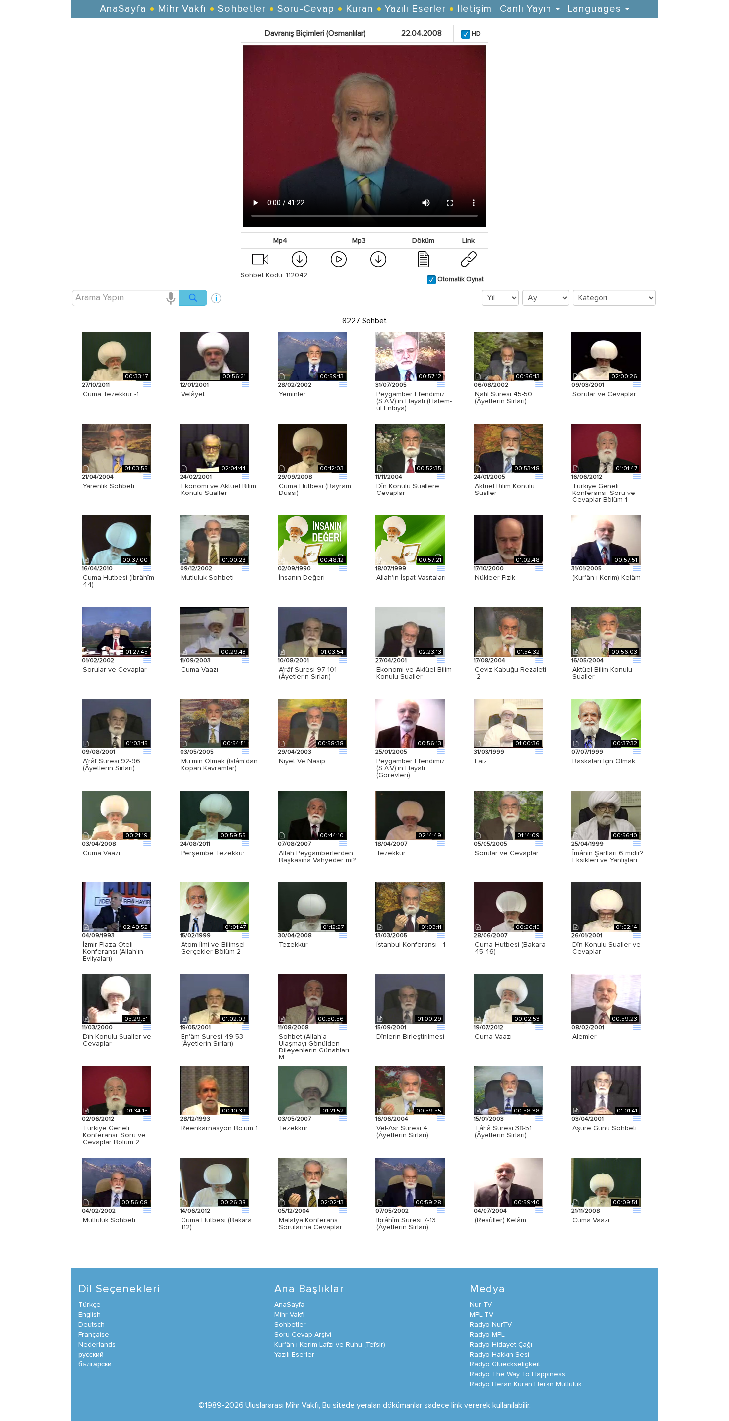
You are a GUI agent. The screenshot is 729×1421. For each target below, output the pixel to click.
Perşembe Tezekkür (213, 853)
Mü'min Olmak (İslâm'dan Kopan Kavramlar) (219, 765)
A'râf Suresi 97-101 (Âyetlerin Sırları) (308, 673)
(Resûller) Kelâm (500, 1220)
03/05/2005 (197, 752)
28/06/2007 (490, 936)
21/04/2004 (98, 477)
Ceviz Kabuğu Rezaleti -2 (510, 673)
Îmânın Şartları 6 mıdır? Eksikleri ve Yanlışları (607, 857)
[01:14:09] (508, 814)
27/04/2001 (391, 661)
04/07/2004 (490, 1211)
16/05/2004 (587, 661)
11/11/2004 (388, 477)
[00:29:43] (214, 631)
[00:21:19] (116, 814)
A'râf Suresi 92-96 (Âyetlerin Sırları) (111, 765)
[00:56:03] (606, 631)
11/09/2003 (195, 661)
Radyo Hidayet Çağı (501, 1344)
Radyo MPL (487, 1334)
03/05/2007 (294, 1119)
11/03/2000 (97, 1028)
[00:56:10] (606, 814)
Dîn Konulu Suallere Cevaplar (407, 489)
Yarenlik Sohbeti (108, 486)
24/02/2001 (196, 477)
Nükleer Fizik (495, 577)
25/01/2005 (391, 752)
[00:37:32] (606, 723)
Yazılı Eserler (415, 9)
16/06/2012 (586, 477)
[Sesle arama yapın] (170, 297)
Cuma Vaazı (199, 669)
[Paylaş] (469, 258)
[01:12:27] (312, 906)
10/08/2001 (293, 661)
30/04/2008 (295, 936)
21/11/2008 (585, 1211)
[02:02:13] (312, 1181)
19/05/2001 (195, 1028)
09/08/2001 (98, 752)
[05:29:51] (116, 998)
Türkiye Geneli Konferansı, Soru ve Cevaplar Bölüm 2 (114, 1135)
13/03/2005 (391, 936)
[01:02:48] (508, 539)
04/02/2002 (99, 1211)
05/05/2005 (490, 844)
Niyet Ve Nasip (302, 761)
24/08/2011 (195, 844)
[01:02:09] (214, 998)
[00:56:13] (508, 356)
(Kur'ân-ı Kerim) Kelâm (606, 577)
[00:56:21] (214, 356)
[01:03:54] (312, 631)
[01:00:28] (214, 539)
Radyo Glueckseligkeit (505, 1364)
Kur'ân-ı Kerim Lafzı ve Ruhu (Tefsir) (329, 1344)
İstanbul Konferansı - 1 (410, 944)
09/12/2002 (196, 569)
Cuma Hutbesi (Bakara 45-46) (510, 948)
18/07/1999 (390, 569)
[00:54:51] (214, 723)
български (95, 1364)
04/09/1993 (98, 936)
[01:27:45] (116, 631)
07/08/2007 (294, 844)
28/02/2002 (294, 385)
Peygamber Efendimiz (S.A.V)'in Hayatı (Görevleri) (410, 768)
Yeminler (292, 394)
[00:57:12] (410, 356)
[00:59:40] (508, 1181)
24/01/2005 (489, 477)
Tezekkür (391, 853)
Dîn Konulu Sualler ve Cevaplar (606, 948)
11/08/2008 (293, 1028)
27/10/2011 (96, 385)
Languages (596, 9)
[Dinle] (339, 258)
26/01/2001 (586, 936)
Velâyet (193, 394)
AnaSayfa (123, 9)
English (89, 1314)
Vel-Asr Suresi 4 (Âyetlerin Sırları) (402, 1132)
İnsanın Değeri (302, 577)
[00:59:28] (410, 1181)
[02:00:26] (606, 356)
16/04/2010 (97, 569)
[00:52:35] (410, 447)
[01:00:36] (508, 723)
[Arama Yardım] (216, 294)
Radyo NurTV (491, 1324)
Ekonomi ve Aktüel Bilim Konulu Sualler (218, 489)
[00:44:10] (312, 814)
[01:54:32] (508, 631)
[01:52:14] (606, 906)
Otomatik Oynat (460, 279)
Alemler (584, 1036)
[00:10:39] (214, 1090)
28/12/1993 (195, 1119)
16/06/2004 (391, 1119)
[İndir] (299, 258)
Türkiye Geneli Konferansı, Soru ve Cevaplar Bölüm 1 (603, 493)
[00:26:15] (508, 906)
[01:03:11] (410, 906)
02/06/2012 (98, 1119)
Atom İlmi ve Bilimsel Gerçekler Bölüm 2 (213, 948)
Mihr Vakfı (182, 9)
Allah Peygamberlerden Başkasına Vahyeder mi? (317, 857)
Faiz (481, 761)
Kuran (359, 9)
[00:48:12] (312, 539)
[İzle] (260, 258)
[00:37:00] (116, 539)
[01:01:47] (606, 447)
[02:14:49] (410, 814)
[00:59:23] (606, 998)
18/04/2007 (391, 844)
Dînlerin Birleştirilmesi (410, 1036)
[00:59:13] (312, 356)
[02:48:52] (116, 906)
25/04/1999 (587, 844)
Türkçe (89, 1304)
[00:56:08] (116, 1181)
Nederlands (97, 1344)
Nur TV (481, 1304)
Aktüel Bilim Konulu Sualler (505, 489)
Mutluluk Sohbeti (207, 577)
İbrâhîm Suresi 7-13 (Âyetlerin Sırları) (406, 1224)
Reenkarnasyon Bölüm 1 (219, 1128)
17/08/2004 (489, 661)
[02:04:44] (214, 447)
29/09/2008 (295, 477)
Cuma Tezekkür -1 (111, 394)
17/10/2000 (489, 569)
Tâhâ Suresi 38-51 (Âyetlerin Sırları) (503, 1132)
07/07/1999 (587, 752)
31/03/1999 (489, 752)
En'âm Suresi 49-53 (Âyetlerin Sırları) (212, 1040)
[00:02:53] (508, 998)
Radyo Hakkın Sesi (499, 1354)
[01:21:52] (312, 1090)
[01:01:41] (606, 1090)
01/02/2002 (98, 661)
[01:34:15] (116, 1090)
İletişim (474, 9)
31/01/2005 (586, 569)
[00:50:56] (312, 998)
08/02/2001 (587, 1028)
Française (93, 1334)
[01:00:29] (410, 998)
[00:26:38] (214, 1181)
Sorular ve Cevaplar (604, 394)
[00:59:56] (214, 814)
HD (475, 34)
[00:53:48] (508, 447)
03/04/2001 (587, 1119)
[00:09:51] (606, 1181)
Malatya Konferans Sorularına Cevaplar (310, 1224)
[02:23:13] (410, 631)
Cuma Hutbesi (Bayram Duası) (315, 489)
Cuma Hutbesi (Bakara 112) (216, 1224)
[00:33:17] (116, 356)
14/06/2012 (195, 1211)
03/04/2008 (99, 844)
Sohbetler (242, 9)
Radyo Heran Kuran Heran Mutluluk (526, 1384)
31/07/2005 (391, 385)
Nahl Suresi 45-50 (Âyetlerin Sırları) (503, 398)
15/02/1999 (195, 936)
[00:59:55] (410, 1090)
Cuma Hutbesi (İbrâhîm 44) (118, 581)
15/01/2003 (489, 1119)
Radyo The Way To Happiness (517, 1374)
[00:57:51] (606, 539)
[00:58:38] (312, 723)
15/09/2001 (390, 1028)
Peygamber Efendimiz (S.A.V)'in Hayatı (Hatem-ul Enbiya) (414, 401)
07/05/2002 (392, 1211)
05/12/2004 (293, 1211)
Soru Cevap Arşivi (302, 1334)
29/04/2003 (294, 752)
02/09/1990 (294, 569)
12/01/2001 (194, 385)
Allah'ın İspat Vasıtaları (411, 577)
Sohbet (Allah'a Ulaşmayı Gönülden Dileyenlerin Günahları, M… (315, 1047)
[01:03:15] (116, 723)
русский (91, 1354)
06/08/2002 (491, 385)
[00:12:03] (312, 447)
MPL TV (481, 1314)
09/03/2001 (587, 385)
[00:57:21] (410, 539)
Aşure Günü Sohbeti (604, 1128)
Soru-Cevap (305, 9)
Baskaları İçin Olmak (603, 761)
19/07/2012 (488, 1028)
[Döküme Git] (423, 258)
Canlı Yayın (527, 9)
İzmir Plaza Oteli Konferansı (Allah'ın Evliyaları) (113, 951)
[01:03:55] (116, 447)
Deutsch (91, 1324)
